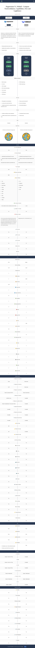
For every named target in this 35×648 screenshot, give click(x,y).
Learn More (9, 74)
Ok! (25, 646)
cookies (22, 646)
